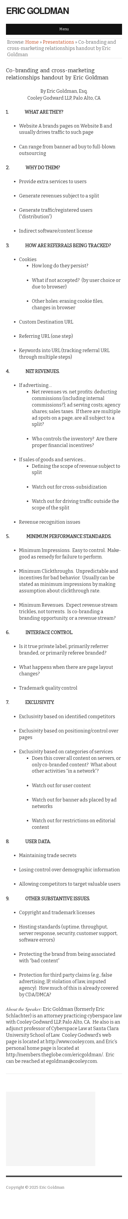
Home (32, 42)
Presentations (58, 42)
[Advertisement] (50, 1129)
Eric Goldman (37, 10)
